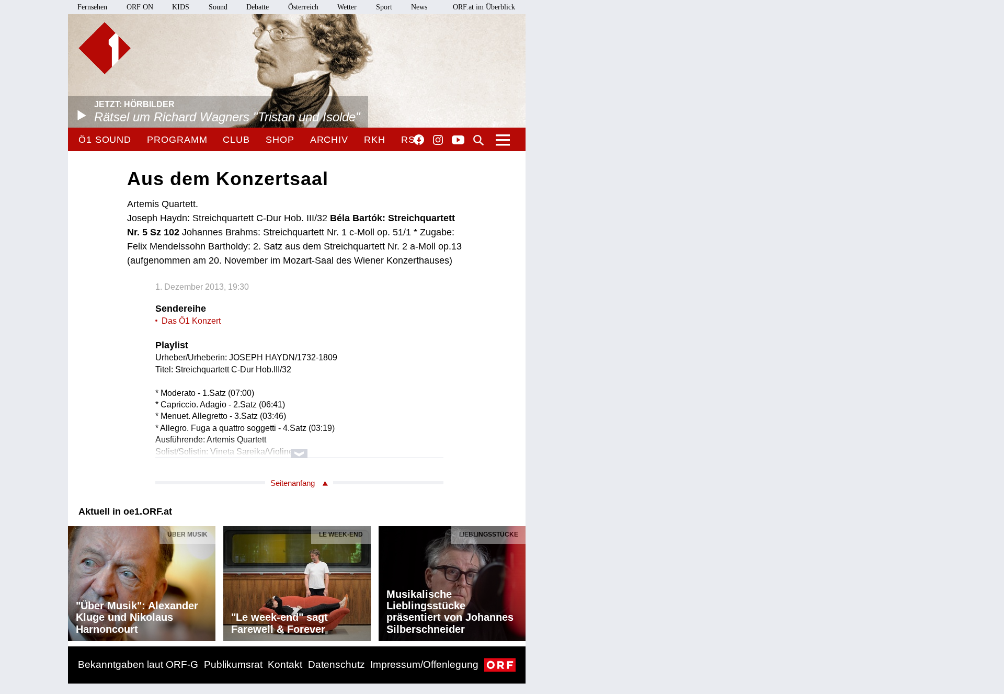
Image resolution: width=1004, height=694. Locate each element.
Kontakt (285, 664)
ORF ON (140, 7)
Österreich (303, 7)
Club (236, 139)
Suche (478, 140)
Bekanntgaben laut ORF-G (138, 664)
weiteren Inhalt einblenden (299, 448)
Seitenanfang (292, 483)
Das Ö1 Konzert (191, 320)
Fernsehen (92, 7)
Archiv (329, 139)
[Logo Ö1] (104, 48)
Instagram (438, 140)
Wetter (347, 7)
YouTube (458, 140)
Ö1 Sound (104, 139)
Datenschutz (336, 664)
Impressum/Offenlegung (424, 664)
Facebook (419, 139)
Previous (76, 581)
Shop (280, 139)
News (419, 7)
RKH (374, 139)
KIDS (180, 7)
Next (517, 581)
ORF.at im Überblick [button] (484, 7)
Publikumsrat (233, 664)
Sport (384, 7)
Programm (177, 139)
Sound (218, 7)
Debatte (257, 7)
